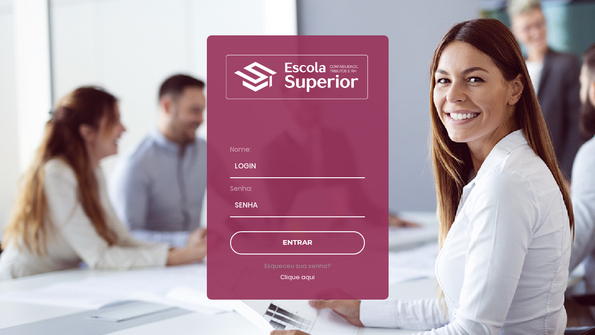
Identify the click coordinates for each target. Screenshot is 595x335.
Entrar (297, 242)
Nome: (240, 149)
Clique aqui (297, 277)
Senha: (241, 188)
